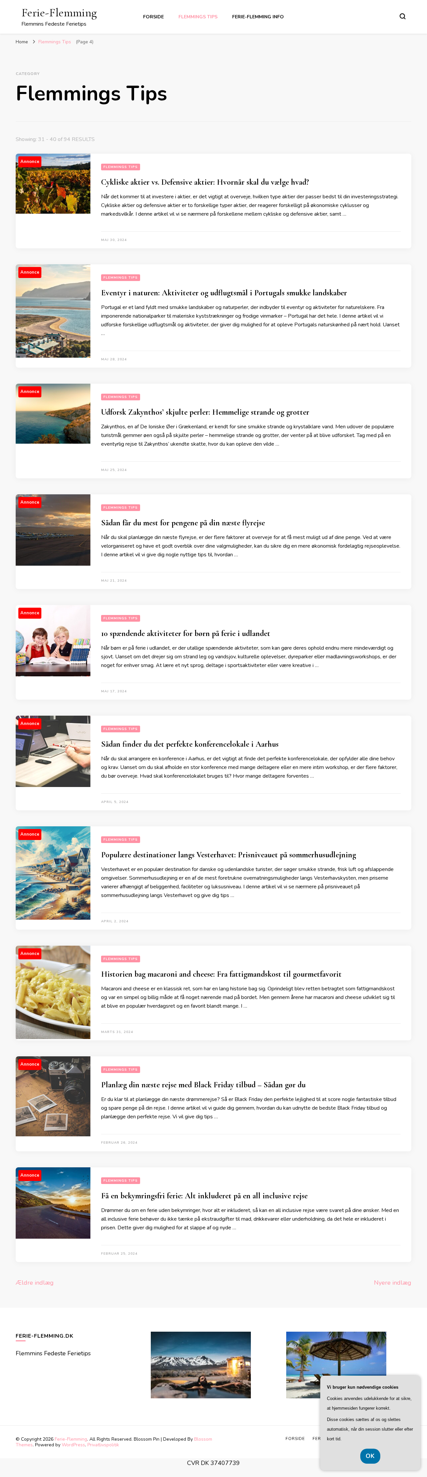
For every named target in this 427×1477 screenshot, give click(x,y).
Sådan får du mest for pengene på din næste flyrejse (183, 523)
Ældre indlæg (35, 1283)
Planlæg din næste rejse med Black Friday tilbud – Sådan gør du (203, 1085)
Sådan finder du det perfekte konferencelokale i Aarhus (190, 744)
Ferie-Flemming (59, 12)
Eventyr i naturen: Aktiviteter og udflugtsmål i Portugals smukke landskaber (224, 293)
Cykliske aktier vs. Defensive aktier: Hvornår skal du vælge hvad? (205, 182)
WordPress (73, 1445)
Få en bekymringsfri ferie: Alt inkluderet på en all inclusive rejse (204, 1196)
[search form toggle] (403, 16)
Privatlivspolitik (103, 1445)
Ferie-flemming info (258, 17)
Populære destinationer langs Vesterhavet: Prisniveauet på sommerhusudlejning (228, 855)
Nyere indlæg (392, 1283)
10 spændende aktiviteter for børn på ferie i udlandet (185, 633)
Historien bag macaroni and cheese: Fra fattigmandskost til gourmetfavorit (221, 974)
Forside (153, 17)
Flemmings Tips (198, 17)
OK (370, 1456)
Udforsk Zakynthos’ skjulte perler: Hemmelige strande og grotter (205, 412)
